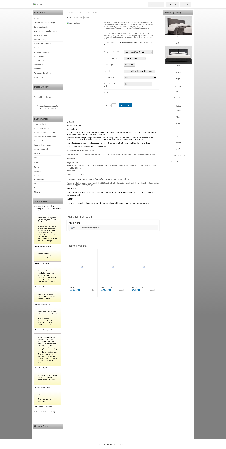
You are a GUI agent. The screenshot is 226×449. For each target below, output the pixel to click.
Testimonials (39, 60)
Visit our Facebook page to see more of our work (47, 107)
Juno (178, 136)
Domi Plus (178, 98)
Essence (37, 153)
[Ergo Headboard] (84, 23)
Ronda (178, 142)
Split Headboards (41, 27)
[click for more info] (82, 267)
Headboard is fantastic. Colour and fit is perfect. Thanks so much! (47, 296)
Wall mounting (40, 39)
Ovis (36, 188)
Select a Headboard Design (44, 23)
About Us (37, 69)
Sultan (178, 106)
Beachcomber (39, 141)
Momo (178, 72)
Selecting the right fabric (43, 124)
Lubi (178, 130)
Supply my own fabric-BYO (44, 132)
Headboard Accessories (43, 43)
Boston (178, 110)
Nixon (36, 175)
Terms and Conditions (42, 73)
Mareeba (37, 171)
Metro (178, 43)
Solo (178, 36)
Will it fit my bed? (40, 35)
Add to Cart (125, 105)
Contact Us (38, 77)
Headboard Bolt (138, 288)
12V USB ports (109, 77)
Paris (178, 123)
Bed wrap (74, 288)
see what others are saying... (45, 411)
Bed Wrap (38, 48)
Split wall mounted (178, 162)
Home (36, 18)
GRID (178, 149)
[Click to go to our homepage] (37, 4)
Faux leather (39, 179)
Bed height (109, 64)
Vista (178, 117)
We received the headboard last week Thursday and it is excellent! (45, 398)
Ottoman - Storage (41, 52)
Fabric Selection (111, 58)
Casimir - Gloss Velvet (42, 145)
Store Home (71, 12)
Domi (178, 91)
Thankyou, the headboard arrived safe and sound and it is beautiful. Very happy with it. (47, 378)
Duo (178, 66)
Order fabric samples (42, 128)
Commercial (38, 64)
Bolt (35, 157)
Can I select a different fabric (45, 136)
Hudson (178, 86)
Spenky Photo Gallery (42, 97)
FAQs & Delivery (40, 56)
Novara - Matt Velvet (42, 149)
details (91, 290)
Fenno (36, 167)
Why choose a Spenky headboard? (47, 31)
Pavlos (36, 183)
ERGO (92, 12)
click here (38, 211)
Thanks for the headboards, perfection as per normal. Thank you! (47, 256)
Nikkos (36, 163)
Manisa (37, 192)
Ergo (178, 79)
